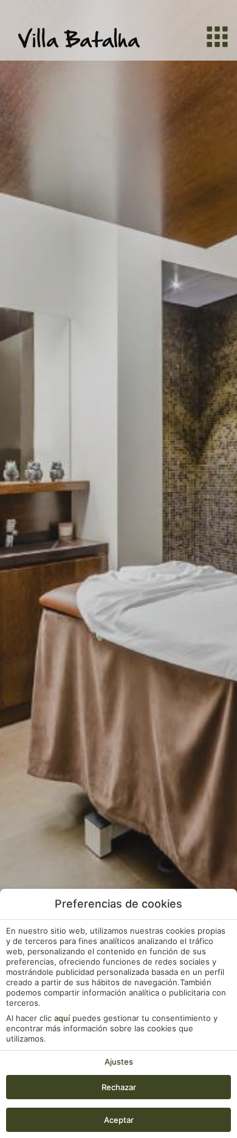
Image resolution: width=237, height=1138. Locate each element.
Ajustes (119, 1061)
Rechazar (118, 1087)
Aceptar (119, 1120)
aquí (62, 1018)
